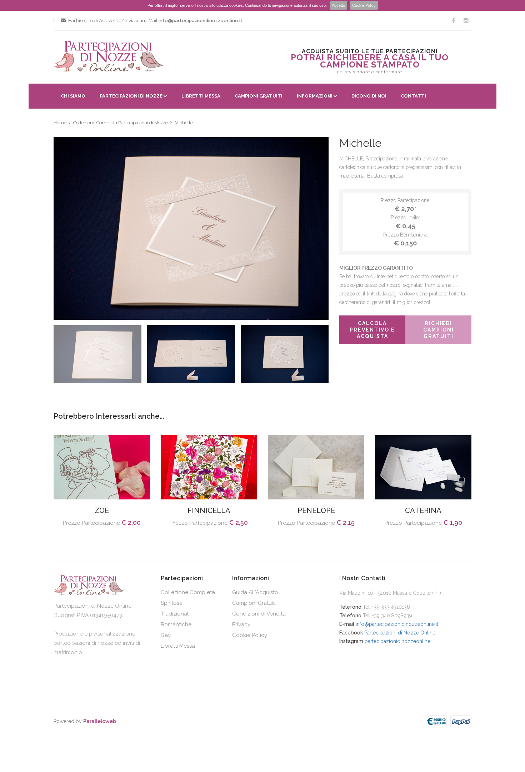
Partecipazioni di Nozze (131, 96)
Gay (166, 635)
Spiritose (171, 603)
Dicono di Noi (368, 96)
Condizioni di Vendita (259, 614)
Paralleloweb (99, 721)
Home (60, 122)
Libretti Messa (200, 96)
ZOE (102, 510)
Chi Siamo (73, 96)
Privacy (241, 624)
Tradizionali (175, 614)
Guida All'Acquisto (255, 592)
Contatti (413, 96)
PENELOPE (316, 510)
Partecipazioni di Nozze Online (399, 633)
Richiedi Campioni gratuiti (438, 329)
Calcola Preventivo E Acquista (372, 329)
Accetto (338, 5)
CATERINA (423, 510)
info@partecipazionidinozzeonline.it (397, 624)
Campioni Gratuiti (258, 96)
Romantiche (176, 624)
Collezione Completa (188, 592)
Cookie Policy (364, 5)
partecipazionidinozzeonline (397, 641)
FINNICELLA (209, 510)
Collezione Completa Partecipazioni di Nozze (120, 122)
